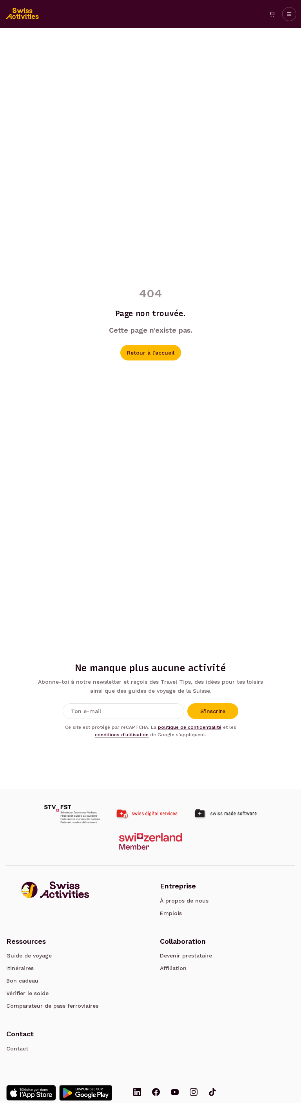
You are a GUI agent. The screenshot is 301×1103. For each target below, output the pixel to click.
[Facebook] (156, 1093)
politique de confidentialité (189, 727)
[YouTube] (175, 1093)
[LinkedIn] (137, 1093)
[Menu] (289, 14)
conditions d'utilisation (122, 734)
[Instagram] (193, 1093)
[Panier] (272, 14)
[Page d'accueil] (22, 14)
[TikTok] (212, 1093)
